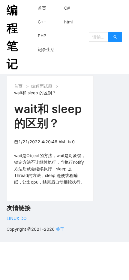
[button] (42, 8)
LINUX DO (17, 218)
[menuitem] (42, 8)
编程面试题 (41, 86)
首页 (18, 86)
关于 (60, 229)
